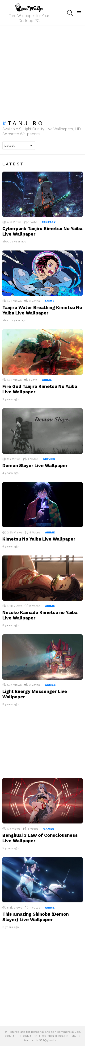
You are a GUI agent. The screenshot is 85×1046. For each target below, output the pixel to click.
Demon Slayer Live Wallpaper (35, 465)
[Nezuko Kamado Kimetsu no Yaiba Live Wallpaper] (42, 578)
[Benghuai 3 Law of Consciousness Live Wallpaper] (42, 800)
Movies (49, 459)
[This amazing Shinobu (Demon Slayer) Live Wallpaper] (42, 879)
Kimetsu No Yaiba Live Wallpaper (38, 539)
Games (50, 685)
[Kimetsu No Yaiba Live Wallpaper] (42, 504)
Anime (49, 301)
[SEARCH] (70, 13)
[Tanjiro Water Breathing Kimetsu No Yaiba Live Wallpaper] (42, 273)
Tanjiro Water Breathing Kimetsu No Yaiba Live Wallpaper (42, 310)
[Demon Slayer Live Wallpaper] (42, 431)
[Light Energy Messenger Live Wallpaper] (42, 657)
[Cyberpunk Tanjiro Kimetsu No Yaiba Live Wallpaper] (42, 194)
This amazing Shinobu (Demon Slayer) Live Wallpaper (35, 916)
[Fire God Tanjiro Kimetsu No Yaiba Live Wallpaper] (42, 352)
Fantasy (48, 222)
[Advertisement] (42, 70)
